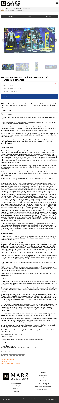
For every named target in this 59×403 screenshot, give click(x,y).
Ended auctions (43, 375)
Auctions (43, 372)
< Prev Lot (10, 16)
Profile (43, 378)
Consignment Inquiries (16, 386)
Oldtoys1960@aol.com (45, 384)
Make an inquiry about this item (10, 363)
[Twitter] (6, 399)
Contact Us (43, 380)
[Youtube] (9, 399)
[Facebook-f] (3, 399)
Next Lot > (48, 16)
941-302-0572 (45, 389)
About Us (15, 388)
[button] (55, 40)
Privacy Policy (16, 391)
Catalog (29, 16)
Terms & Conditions (15, 383)
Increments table (6, 361)
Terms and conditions (7, 359)
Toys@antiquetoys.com (45, 386)
